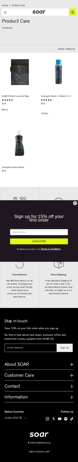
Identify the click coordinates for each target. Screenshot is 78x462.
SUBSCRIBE (39, 241)
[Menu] (5, 12)
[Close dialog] (75, 203)
